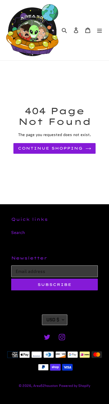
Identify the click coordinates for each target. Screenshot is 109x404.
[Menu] (99, 30)
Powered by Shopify (74, 385)
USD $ (52, 319)
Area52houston (45, 385)
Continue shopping (50, 148)
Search (18, 232)
